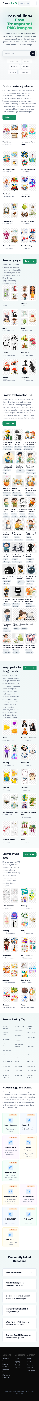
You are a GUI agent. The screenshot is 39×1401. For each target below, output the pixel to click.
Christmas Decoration (6, 1076)
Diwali (28, 1042)
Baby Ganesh (31, 1066)
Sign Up (17, 1362)
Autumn (5, 980)
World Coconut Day (28, 221)
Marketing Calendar (6, 1376)
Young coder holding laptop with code (6, 626)
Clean (9, 3)
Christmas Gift (19, 1075)
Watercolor (25, 353)
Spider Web (6, 1039)
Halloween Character (5, 1027)
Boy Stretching (6, 540)
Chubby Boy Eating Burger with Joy (14, 512)
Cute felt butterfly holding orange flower (30, 602)
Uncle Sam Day (26, 246)
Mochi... (28, 603)
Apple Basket (31, 1037)
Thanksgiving (6, 1050)
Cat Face (29, 584)
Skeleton (27, 61)
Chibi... (5, 514)
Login (17, 1359)
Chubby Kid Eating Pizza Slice (23, 511)
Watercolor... (7, 493)
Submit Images (17, 1366)
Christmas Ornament (30, 1076)
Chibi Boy (18, 449)
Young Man (6, 652)
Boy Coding (7, 631)
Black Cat (29, 562)
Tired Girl (24, 628)
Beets (23, 839)
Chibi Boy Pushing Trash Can (17, 444)
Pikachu (5, 787)
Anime (4, 328)
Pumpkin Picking (14, 61)
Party (23, 931)
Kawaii (23, 328)
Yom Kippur (6, 142)
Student (13, 72)
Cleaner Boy (7, 449)
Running (14, 559)
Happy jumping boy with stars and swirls (31, 534)
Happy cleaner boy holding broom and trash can (7, 445)
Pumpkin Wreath (28, 496)
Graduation (6, 955)
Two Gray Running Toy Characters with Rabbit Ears (17, 556)
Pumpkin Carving (5, 1034)
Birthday (24, 906)
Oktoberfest (24, 72)
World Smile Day (8, 169)
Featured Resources (6, 1371)
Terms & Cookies (30, 1366)
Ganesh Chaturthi (9, 246)
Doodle (5, 378)
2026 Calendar (7, 906)
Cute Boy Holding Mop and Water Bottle (20, 468)
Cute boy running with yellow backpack (20, 579)
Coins (4, 738)
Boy (4, 473)
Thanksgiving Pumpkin (19, 1046)
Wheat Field (6, 1066)
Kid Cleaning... (7, 447)
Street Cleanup (29, 447)
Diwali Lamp (18, 1071)
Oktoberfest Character (6, 1045)
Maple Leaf (14, 66)
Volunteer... (18, 447)
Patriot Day (18, 1066)
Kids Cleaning (28, 449)
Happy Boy (30, 540)
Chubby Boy (14, 517)
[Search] (28, 3)
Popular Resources (6, 1365)
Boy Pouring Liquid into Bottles (30, 467)
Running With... (20, 582)
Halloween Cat (19, 1026)
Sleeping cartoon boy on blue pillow (6, 557)
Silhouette (25, 378)
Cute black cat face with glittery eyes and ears (31, 579)
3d (3, 303)
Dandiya (17, 1040)
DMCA (29, 1362)
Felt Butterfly (30, 606)
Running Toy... (16, 562)
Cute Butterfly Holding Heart (30, 646)
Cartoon (24, 303)
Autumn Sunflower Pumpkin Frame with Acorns (17, 491)
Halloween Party (18, 1056)
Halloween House (30, 1056)
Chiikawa (24, 787)
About (29, 1359)
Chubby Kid (5, 517)
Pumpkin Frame (17, 495)
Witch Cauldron (31, 1033)
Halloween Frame (5, 1056)
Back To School (26, 955)
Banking (5, 763)
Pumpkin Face (19, 1031)
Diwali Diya (5, 1071)
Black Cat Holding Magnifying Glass (29, 557)
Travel (23, 1005)
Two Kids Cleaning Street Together (29, 443)
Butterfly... (29, 652)
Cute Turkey (30, 1047)
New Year (5, 1005)
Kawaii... (5, 628)
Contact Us (31, 1370)
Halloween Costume (28, 738)
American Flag (31, 1071)
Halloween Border (30, 1027)
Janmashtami (7, 221)
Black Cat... (30, 559)
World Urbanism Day (10, 812)
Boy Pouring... (31, 473)
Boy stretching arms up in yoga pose (7, 534)
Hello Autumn (19, 1035)
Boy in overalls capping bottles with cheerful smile (7, 468)
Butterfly (16, 652)
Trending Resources (6, 1360)
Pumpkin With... (5, 496)
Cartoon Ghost (7, 1061)
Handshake (25, 763)
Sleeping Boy (6, 562)
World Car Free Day (28, 169)
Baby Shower (26, 980)
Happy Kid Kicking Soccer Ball (32, 511)
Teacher (25, 66)
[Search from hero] (32, 53)
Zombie (17, 1061)
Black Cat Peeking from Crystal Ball (17, 600)
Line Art (5, 353)
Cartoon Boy (18, 540)
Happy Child (31, 517)
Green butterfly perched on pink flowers (17, 647)
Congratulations (8, 839)
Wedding (5, 931)
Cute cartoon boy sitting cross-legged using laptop (18, 535)
